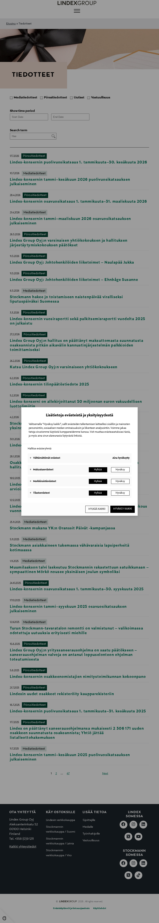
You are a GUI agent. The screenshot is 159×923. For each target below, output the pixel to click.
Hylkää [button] (98, 469)
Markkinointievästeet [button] (43, 481)
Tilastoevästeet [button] (40, 493)
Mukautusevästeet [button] (41, 469)
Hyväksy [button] (120, 469)
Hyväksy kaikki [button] (122, 509)
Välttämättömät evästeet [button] (45, 458)
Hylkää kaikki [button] (96, 509)
